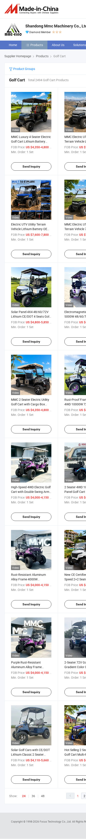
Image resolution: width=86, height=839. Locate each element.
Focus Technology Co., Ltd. (56, 821)
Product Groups (24, 69)
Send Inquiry (31, 166)
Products (36, 45)
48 (43, 796)
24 (24, 796)
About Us (58, 45)
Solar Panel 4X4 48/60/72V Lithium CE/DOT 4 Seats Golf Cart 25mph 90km (30, 316)
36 (33, 796)
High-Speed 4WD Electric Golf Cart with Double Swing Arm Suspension (31, 491)
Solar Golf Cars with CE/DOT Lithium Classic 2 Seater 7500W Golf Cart (30, 754)
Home (13, 45)
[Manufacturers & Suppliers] (32, 9)
